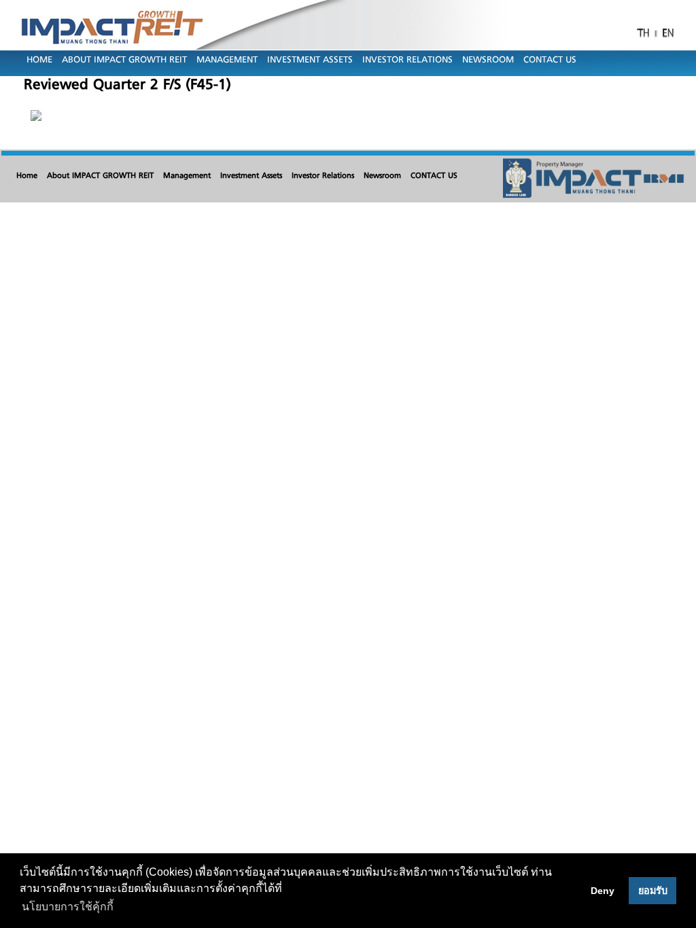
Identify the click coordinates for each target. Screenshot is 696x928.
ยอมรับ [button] (652, 890)
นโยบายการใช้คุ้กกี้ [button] (68, 906)
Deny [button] (602, 890)
